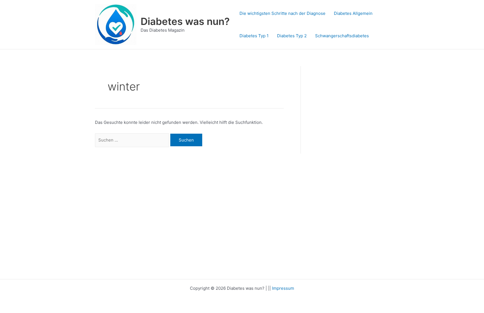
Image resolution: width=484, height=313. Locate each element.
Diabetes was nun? (185, 21)
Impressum (283, 288)
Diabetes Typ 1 (254, 35)
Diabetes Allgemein (353, 13)
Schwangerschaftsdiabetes (342, 35)
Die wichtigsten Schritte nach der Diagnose (282, 13)
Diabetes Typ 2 (292, 35)
